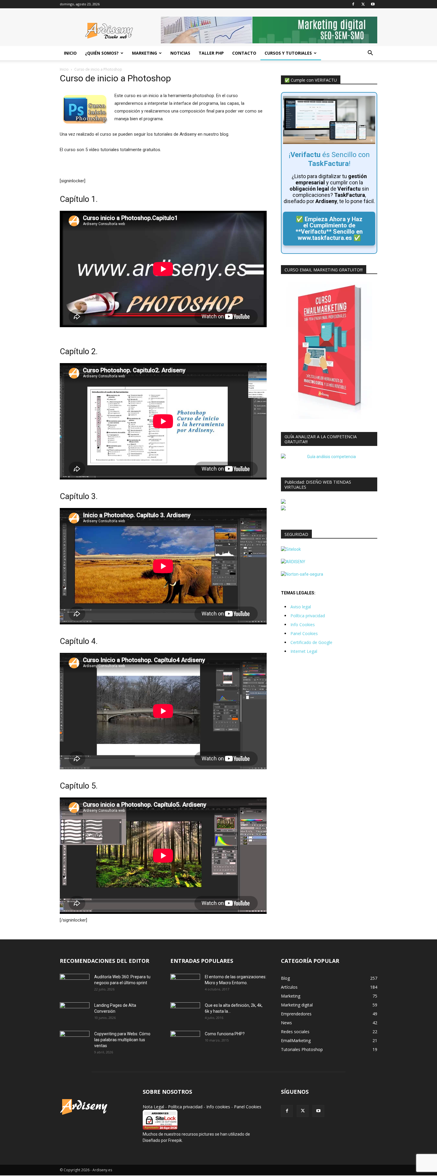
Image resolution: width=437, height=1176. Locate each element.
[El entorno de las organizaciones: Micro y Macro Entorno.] (185, 984)
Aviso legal (300, 607)
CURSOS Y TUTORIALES (288, 53)
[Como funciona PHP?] (185, 1041)
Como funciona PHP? (225, 1033)
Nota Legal (153, 1106)
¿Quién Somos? (102, 53)
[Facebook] (353, 4)
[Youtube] (372, 4)
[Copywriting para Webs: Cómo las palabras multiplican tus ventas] (74, 1041)
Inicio (70, 53)
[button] (370, 53)
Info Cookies (302, 624)
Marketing (144, 53)
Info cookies (218, 1106)
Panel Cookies (304, 633)
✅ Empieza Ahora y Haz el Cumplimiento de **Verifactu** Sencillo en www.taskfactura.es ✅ (329, 228)
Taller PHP (211, 53)
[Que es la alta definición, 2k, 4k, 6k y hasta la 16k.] (185, 1012)
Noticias (180, 53)
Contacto (244, 53)
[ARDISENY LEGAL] (293, 561)
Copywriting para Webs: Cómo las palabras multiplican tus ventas (122, 1039)
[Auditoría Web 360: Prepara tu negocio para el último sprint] (74, 984)
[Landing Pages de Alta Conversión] (74, 1012)
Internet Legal (303, 651)
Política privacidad (307, 615)
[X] (363, 4)
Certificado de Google (311, 642)
